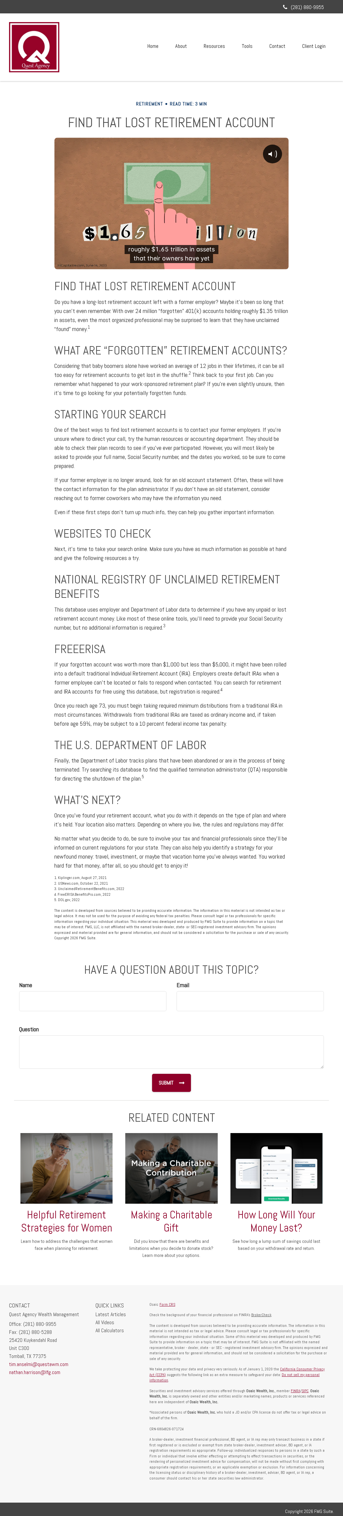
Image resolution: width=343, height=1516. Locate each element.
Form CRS (167, 1304)
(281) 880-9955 (307, 7)
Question (29, 1029)
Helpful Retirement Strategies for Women (66, 1221)
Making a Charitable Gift (171, 1221)
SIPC (304, 1390)
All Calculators (109, 1330)
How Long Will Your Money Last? (276, 1221)
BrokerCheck (261, 1314)
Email (183, 985)
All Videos (104, 1322)
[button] (181, 46)
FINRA (295, 1390)
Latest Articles (110, 1314)
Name (25, 985)
